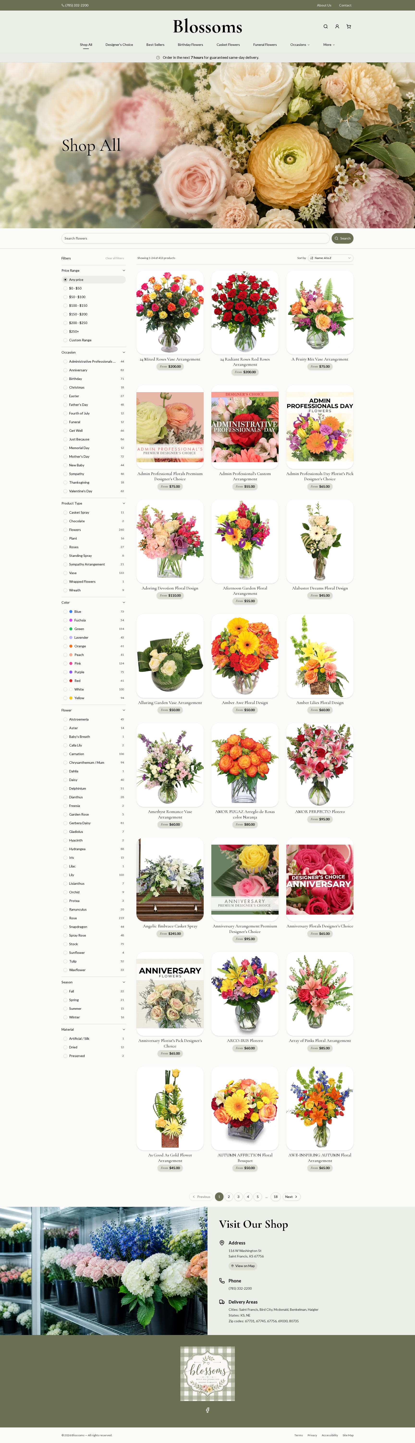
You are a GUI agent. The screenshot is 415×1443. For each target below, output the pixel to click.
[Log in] (337, 26)
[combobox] (331, 258)
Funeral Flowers (265, 44)
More (327, 44)
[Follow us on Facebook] (207, 1410)
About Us (324, 5)
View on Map (245, 1266)
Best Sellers (155, 44)
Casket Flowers (228, 44)
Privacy (312, 1435)
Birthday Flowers (190, 44)
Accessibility (330, 1435)
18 (276, 1197)
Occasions (298, 44)
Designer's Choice (119, 44)
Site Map (348, 1435)
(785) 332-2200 (76, 5)
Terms (298, 1435)
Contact (345, 5)
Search (345, 238)
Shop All (86, 44)
